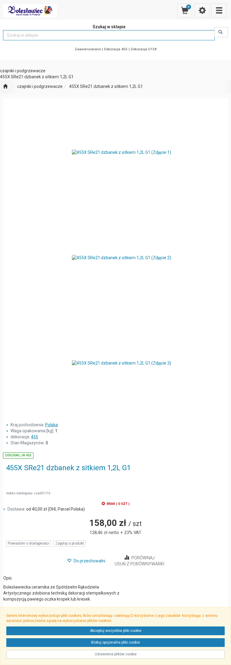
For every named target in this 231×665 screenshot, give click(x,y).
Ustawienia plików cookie (116, 654)
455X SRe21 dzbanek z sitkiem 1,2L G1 (106, 86)
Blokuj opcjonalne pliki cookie (115, 642)
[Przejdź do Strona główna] (5, 86)
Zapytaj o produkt (69, 543)
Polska (51, 424)
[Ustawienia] (202, 10)
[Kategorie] (218, 10)
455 (34, 436)
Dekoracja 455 (116, 49)
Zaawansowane (88, 49)
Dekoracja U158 (144, 49)
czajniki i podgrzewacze (40, 86)
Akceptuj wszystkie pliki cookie (115, 631)
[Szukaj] (221, 32)
